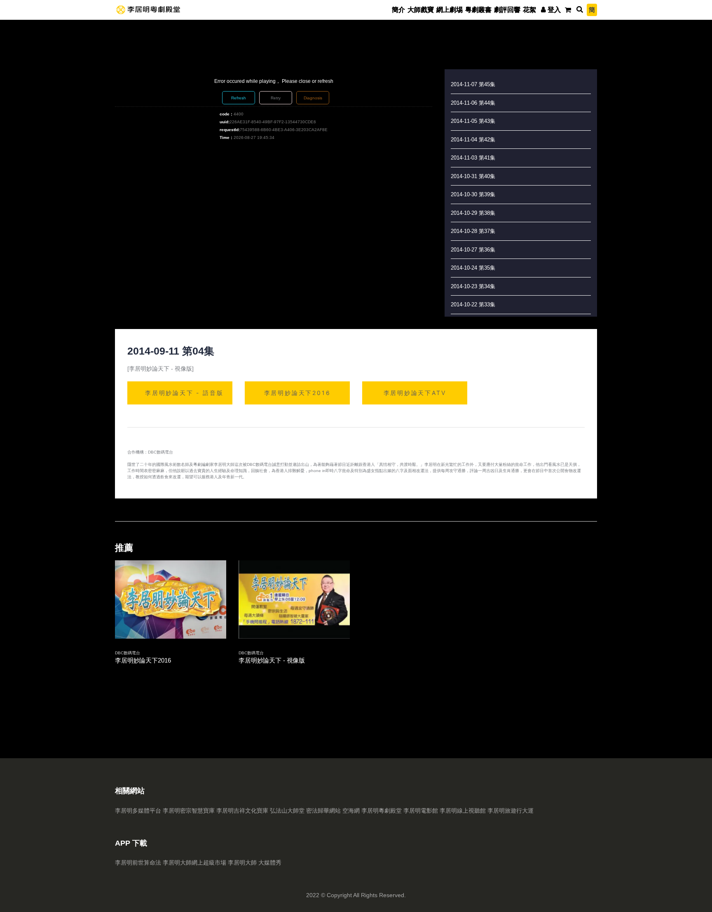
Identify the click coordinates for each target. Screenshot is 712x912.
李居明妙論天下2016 (297, 392)
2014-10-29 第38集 (473, 213)
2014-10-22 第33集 (473, 304)
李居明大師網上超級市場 (194, 862)
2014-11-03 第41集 (473, 158)
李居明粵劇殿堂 (381, 810)
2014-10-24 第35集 (473, 268)
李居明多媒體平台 (138, 810)
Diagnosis (313, 98)
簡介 (398, 9)
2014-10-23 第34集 (473, 286)
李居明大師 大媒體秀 (254, 862)
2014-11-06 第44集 (473, 103)
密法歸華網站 (323, 810)
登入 (554, 9)
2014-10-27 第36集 (473, 250)
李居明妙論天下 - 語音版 (184, 392)
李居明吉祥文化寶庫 (242, 810)
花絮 (529, 9)
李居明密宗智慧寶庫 (189, 810)
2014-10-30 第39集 (473, 194)
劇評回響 (507, 9)
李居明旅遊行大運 (510, 810)
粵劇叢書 (478, 9)
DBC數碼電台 (127, 653)
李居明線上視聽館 (463, 810)
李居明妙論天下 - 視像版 (272, 660)
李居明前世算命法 (138, 862)
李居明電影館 (420, 810)
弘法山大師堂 (287, 810)
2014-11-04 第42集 (473, 139)
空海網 (351, 810)
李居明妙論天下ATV (415, 392)
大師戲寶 (421, 9)
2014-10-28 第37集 (473, 231)
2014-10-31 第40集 (473, 176)
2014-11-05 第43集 (473, 121)
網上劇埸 (449, 9)
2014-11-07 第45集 (473, 84)
